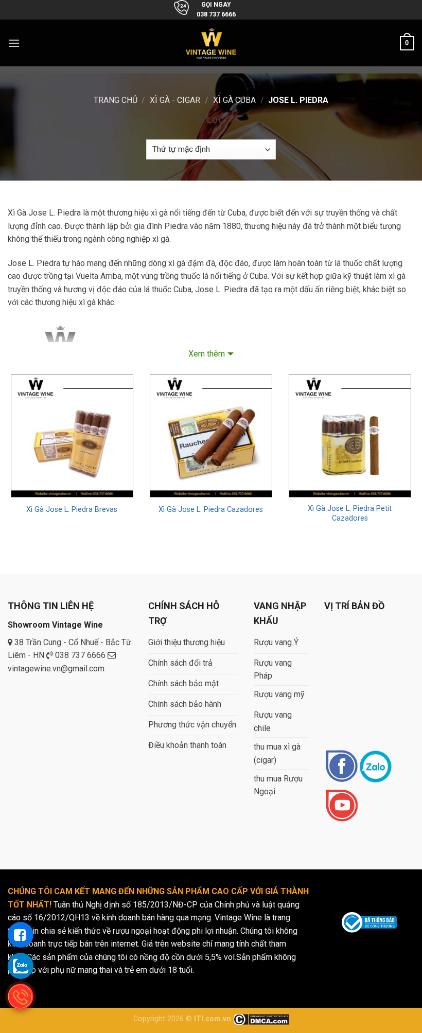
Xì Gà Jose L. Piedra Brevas (71, 509)
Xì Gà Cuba (234, 100)
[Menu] (14, 43)
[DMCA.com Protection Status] (261, 1018)
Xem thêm (206, 354)
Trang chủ (115, 100)
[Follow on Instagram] (375, 767)
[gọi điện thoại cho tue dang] (20, 996)
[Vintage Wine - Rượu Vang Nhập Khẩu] (211, 43)
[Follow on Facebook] (341, 767)
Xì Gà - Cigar (175, 100)
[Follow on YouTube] (341, 806)
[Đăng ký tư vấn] (20, 935)
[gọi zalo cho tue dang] (20, 965)
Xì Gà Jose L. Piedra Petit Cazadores (350, 513)
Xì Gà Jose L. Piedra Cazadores (211, 509)
